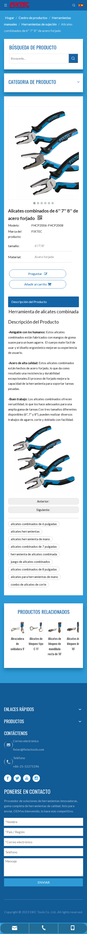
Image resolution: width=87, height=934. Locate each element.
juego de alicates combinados (30, 561)
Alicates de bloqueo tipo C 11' (36, 643)
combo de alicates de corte (28, 584)
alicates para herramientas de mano (34, 577)
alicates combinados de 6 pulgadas (34, 524)
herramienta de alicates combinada (34, 554)
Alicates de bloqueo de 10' (73, 643)
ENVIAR (44, 882)
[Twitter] (17, 778)
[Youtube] (26, 778)
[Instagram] (36, 778)
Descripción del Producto (29, 302)
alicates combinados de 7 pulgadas (34, 546)
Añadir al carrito (35, 284)
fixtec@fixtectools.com (28, 749)
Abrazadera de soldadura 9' (17, 643)
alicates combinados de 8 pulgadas (34, 569)
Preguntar (35, 274)
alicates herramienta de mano (30, 539)
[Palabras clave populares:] (73, 58)
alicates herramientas (25, 531)
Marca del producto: (14, 234)
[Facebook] (7, 778)
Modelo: (13, 225)
